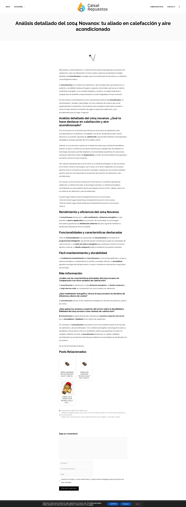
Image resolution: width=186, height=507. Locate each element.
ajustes (91, 505)
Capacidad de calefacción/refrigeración (74, 410)
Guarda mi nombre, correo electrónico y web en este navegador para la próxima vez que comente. (92, 480)
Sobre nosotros (156, 7)
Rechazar (126, 504)
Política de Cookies (95, 503)
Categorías (18, 7)
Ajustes (137, 504)
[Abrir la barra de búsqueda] (179, 7)
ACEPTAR (113, 504)
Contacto (171, 7)
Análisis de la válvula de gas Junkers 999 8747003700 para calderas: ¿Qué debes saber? (90, 417)
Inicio (8, 7)
